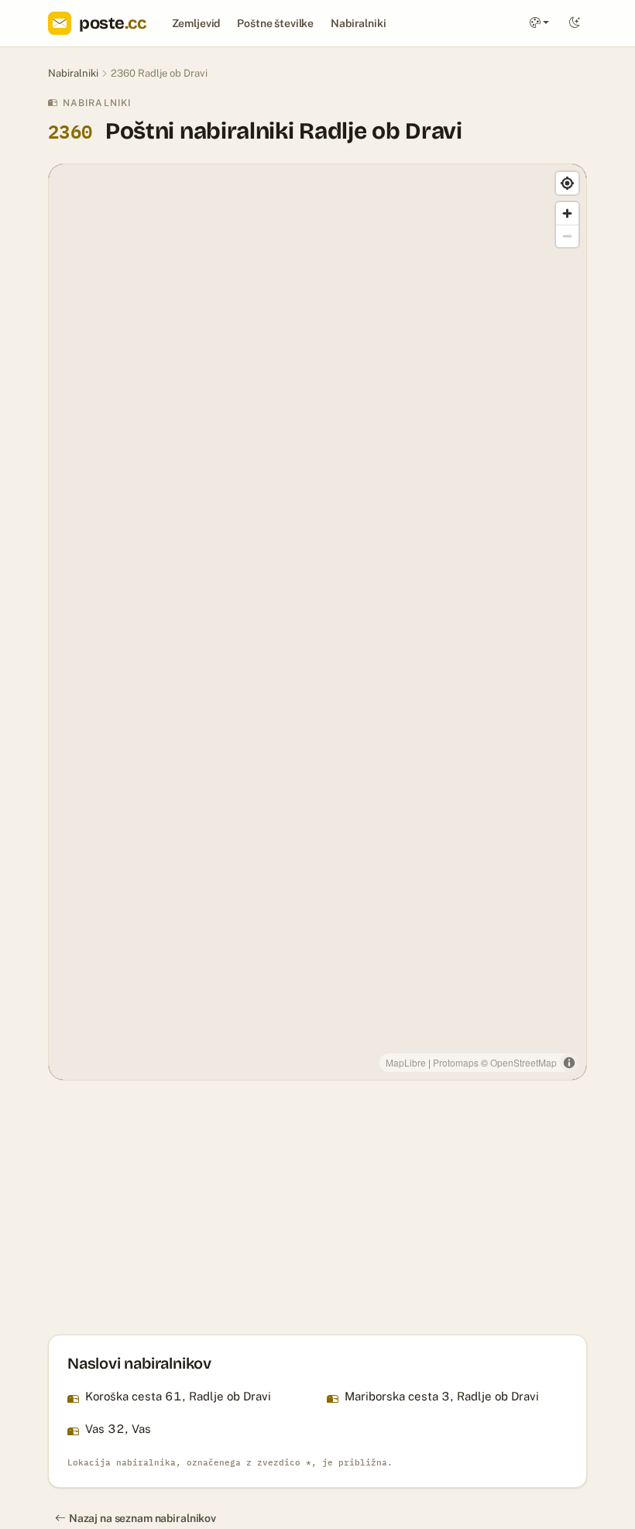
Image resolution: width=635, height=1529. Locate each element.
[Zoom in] (567, 213)
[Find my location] (567, 183)
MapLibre (406, 1062)
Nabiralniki (358, 23)
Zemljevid (196, 23)
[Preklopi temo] (574, 24)
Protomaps (456, 1062)
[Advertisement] (317, 1207)
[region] (317, 622)
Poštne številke (275, 23)
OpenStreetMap (523, 1062)
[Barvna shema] (539, 24)
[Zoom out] (567, 236)
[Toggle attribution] (569, 1062)
